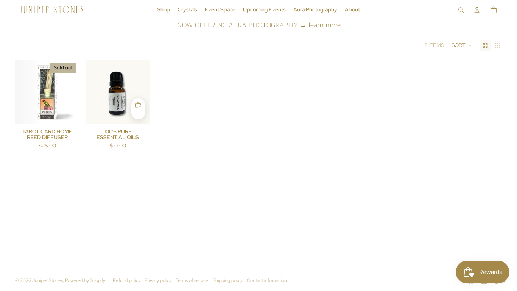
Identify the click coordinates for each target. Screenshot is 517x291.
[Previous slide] (21, 92)
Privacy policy (158, 280)
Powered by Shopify (85, 280)
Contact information (267, 280)
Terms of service (192, 280)
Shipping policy (228, 280)
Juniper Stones (47, 280)
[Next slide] (73, 92)
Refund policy (126, 280)
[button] (462, 45)
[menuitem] (163, 10)
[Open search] (461, 10)
